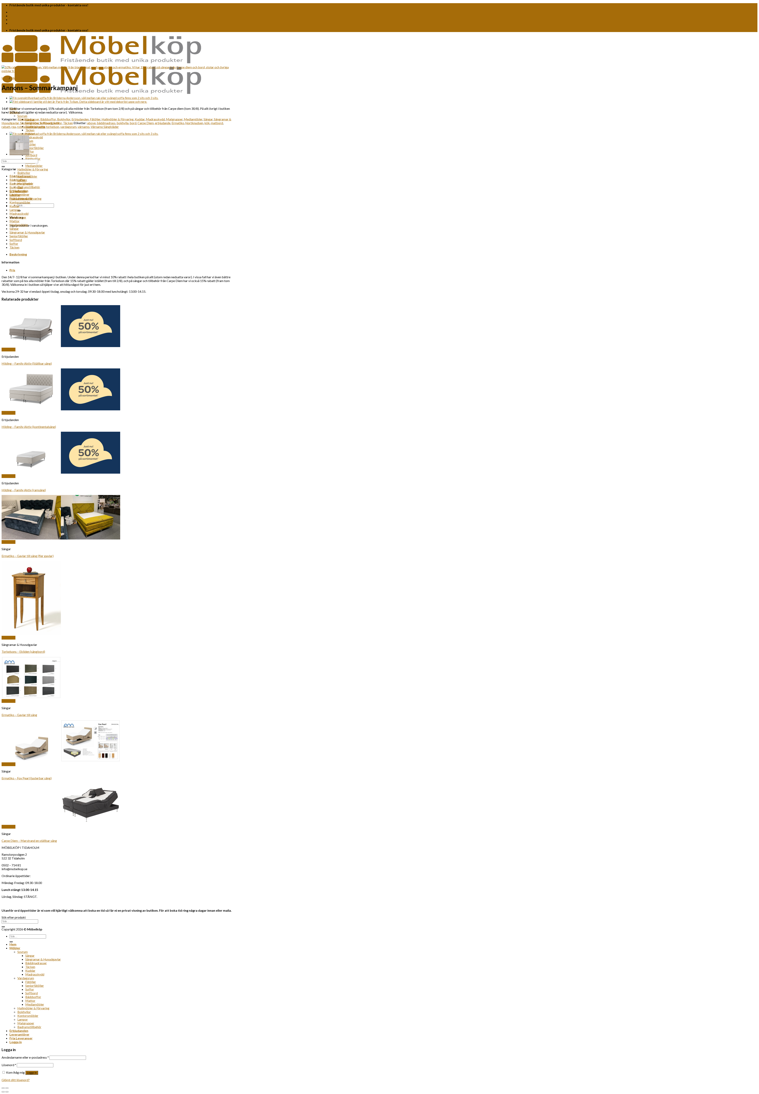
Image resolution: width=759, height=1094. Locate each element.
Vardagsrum (25, 978)
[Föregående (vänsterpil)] (3, 1091)
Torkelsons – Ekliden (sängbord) (23, 651)
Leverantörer (19, 19)
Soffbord (31, 155)
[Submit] (3, 166)
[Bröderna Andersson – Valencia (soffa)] (83, 98)
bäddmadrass (106, 123)
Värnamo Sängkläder (105, 127)
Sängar (208, 119)
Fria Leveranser (21, 1038)
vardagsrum (68, 127)
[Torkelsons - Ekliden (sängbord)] (31, 634)
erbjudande (162, 123)
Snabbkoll (8, 349)
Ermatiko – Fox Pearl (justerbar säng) (27, 778)
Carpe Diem (146, 123)
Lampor (14, 210)
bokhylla (122, 123)
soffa (41, 127)
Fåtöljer (30, 144)
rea (13, 127)
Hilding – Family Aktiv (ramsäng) (24, 490)
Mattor (14, 221)
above (91, 123)
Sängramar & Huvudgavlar (27, 232)
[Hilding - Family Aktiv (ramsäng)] (61, 472)
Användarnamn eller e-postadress (25, 1057)
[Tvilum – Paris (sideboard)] (78, 101)
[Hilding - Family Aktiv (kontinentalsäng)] (61, 409)
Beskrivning (18, 254)
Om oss (15, 16)
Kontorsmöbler (19, 202)
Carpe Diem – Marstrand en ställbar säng (29, 840)
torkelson (52, 127)
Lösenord (9, 1065)
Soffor (29, 151)
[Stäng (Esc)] (3, 1088)
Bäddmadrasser (21, 78)
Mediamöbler (34, 166)
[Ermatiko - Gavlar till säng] (61, 697)
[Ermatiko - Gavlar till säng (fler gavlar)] (61, 538)
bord (133, 123)
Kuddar (140, 119)
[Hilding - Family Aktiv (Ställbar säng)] (61, 346)
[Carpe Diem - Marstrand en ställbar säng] (61, 823)
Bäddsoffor (33, 158)
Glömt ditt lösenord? (16, 1080)
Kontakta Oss (19, 12)
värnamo (84, 127)
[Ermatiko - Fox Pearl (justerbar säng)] (61, 760)
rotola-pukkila (27, 127)
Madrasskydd (34, 137)
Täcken (29, 130)
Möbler (14, 948)
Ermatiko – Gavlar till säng (19, 715)
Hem (5, 78)
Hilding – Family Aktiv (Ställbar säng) (27, 363)
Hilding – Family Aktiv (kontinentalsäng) (29, 427)
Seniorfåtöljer (34, 148)
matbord (217, 123)
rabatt (6, 127)
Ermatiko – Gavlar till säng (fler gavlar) (28, 556)
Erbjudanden (80, 119)
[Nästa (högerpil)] (6, 1091)
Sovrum (22, 116)
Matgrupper (174, 119)
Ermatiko (178, 123)
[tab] (121, 254)
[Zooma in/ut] (6, 1088)
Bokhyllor (23, 173)
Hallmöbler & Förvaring (32, 169)
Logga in (32, 1072)
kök (207, 123)
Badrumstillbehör (28, 187)
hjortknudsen (194, 123)
